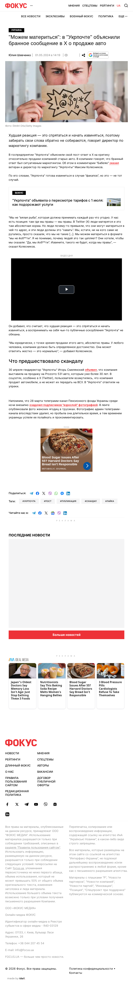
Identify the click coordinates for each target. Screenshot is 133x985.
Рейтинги (107, 5)
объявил (91, 369)
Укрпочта (29, 501)
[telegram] (26, 804)
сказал (114, 163)
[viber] (45, 804)
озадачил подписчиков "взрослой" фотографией (63, 405)
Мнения (74, 5)
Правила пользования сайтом (16, 781)
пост (48, 501)
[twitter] (17, 804)
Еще (121, 16)
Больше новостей (67, 635)
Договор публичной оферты (46, 781)
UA (119, 5)
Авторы (43, 765)
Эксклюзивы (55, 16)
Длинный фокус (18, 765)
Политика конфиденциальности (91, 968)
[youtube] (36, 804)
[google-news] (55, 804)
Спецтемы (89, 5)
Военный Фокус (81, 16)
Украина (16, 30)
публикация (68, 501)
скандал (91, 501)
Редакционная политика (17, 793)
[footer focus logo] (21, 742)
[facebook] (7, 804)
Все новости (30, 16)
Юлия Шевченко (20, 55)
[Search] (126, 5)
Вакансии (45, 771)
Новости (12, 753)
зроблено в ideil (16, 978)
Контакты (75, 972)
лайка (110, 501)
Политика (105, 16)
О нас (9, 771)
